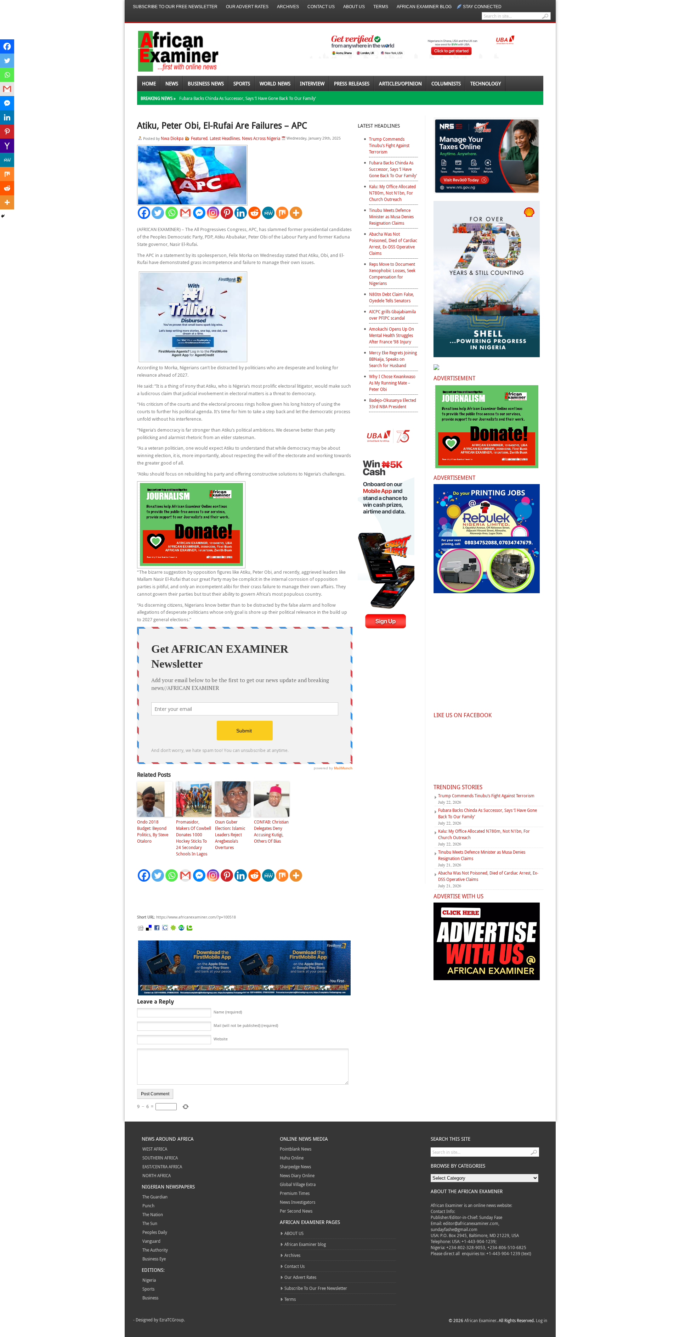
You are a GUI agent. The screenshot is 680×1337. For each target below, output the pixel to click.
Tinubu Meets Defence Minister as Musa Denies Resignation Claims (391, 216)
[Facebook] (144, 213)
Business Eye (154, 1259)
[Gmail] (185, 213)
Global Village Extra (298, 1184)
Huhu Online (292, 1158)
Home (149, 83)
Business (150, 1298)
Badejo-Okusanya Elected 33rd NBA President (392, 403)
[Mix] (282, 213)
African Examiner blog (424, 6)
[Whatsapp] (171, 213)
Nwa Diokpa (172, 138)
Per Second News (296, 1211)
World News (275, 83)
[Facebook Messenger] (199, 213)
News (171, 83)
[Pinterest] (227, 213)
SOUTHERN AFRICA (160, 1158)
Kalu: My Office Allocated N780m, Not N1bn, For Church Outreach (392, 193)
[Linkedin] (240, 213)
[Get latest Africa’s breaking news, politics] (170, 50)
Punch (148, 1205)
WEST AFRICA (154, 1149)
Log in (541, 1320)
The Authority (155, 1250)
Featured (199, 138)
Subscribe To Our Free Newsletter (175, 6)
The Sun (149, 1223)
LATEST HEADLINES (379, 126)
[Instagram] (213, 213)
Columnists (446, 83)
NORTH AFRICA (156, 1175)
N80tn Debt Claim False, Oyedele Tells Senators (391, 297)
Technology (485, 83)
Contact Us (321, 6)
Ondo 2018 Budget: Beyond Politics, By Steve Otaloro (152, 831)
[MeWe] (268, 213)
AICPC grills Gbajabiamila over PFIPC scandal (392, 315)
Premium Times (295, 1193)
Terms (380, 6)
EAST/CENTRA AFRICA (162, 1166)
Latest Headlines (225, 138)
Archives (288, 6)
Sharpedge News (295, 1166)
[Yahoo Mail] (7, 146)
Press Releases (351, 83)
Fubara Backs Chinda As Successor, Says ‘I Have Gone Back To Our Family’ (247, 98)
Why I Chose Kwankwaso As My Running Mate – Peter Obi (392, 382)
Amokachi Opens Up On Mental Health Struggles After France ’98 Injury (391, 335)
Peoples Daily (154, 1232)
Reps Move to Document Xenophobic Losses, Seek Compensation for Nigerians (392, 273)
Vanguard (151, 1241)
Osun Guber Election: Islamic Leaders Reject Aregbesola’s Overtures (230, 834)
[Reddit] (254, 213)
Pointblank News (295, 1149)
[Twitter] (158, 213)
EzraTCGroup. (172, 1319)
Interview (312, 83)
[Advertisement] (243, 898)
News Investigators (297, 1202)
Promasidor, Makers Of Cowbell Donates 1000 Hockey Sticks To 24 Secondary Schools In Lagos (193, 837)
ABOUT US (354, 6)
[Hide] (3, 216)
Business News (206, 83)
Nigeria (149, 1280)
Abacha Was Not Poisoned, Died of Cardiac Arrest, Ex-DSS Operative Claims (393, 243)
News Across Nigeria (261, 138)
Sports (241, 83)
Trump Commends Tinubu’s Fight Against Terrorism (389, 145)
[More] (296, 213)
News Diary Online (297, 1175)
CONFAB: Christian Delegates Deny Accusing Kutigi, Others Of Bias (271, 831)
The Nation (152, 1214)
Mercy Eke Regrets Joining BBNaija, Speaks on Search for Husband (393, 359)
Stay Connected (482, 6)
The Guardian (155, 1197)
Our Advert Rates (247, 6)
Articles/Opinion (400, 83)
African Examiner (480, 1320)
